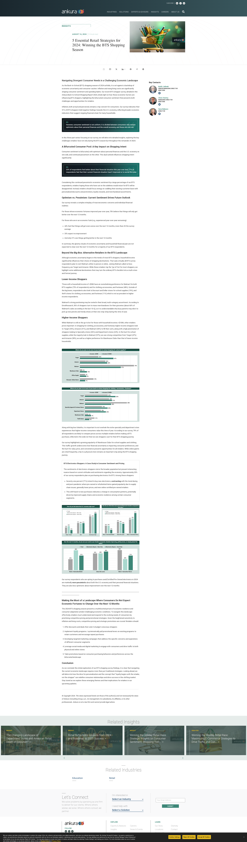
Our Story (159, 826)
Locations (159, 829)
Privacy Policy (56, 841)
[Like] (104, 69)
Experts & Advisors (118, 826)
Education (77, 778)
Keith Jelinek (163, 86)
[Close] (244, 837)
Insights (114, 829)
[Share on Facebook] (130, 69)
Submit (170, 806)
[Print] (143, 69)
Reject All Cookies (189, 837)
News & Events (136, 829)
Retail (112, 778)
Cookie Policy (45, 841)
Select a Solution (121, 810)
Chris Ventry (163, 98)
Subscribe (170, 3)
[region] (123, 837)
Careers (133, 826)
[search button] (183, 11)
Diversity (174, 826)
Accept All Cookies (204, 837)
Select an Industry (121, 799)
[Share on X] (116, 69)
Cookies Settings (174, 837)
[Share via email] (110, 69)
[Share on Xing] (137, 69)
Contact (174, 829)
